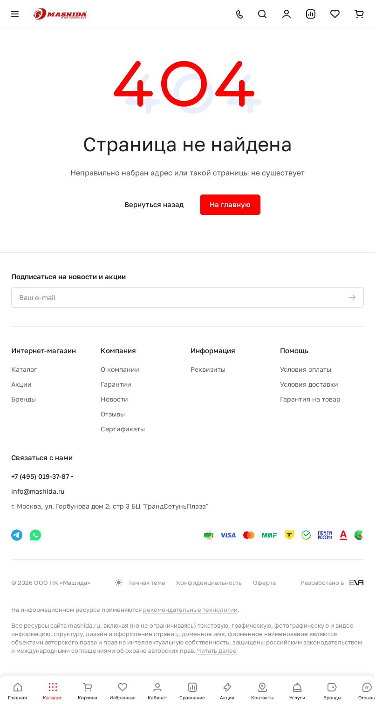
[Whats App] (35, 535)
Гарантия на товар (310, 399)
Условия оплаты (305, 369)
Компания (118, 350)
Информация (213, 350)
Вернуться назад (154, 204)
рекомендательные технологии (190, 609)
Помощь (294, 350)
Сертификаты (123, 429)
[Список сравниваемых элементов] (310, 14)
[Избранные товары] (335, 14)
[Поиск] (262, 14)
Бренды (23, 399)
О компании (120, 369)
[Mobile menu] (15, 14)
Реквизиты (208, 369)
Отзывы (113, 414)
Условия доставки (309, 384)
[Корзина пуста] (359, 14)
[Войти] (286, 14)
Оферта (264, 582)
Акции (21, 384)
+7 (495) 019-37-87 (40, 476)
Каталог (24, 369)
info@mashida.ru (37, 491)
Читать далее (217, 650)
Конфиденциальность (209, 582)
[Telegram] (16, 535)
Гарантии (116, 384)
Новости (114, 399)
